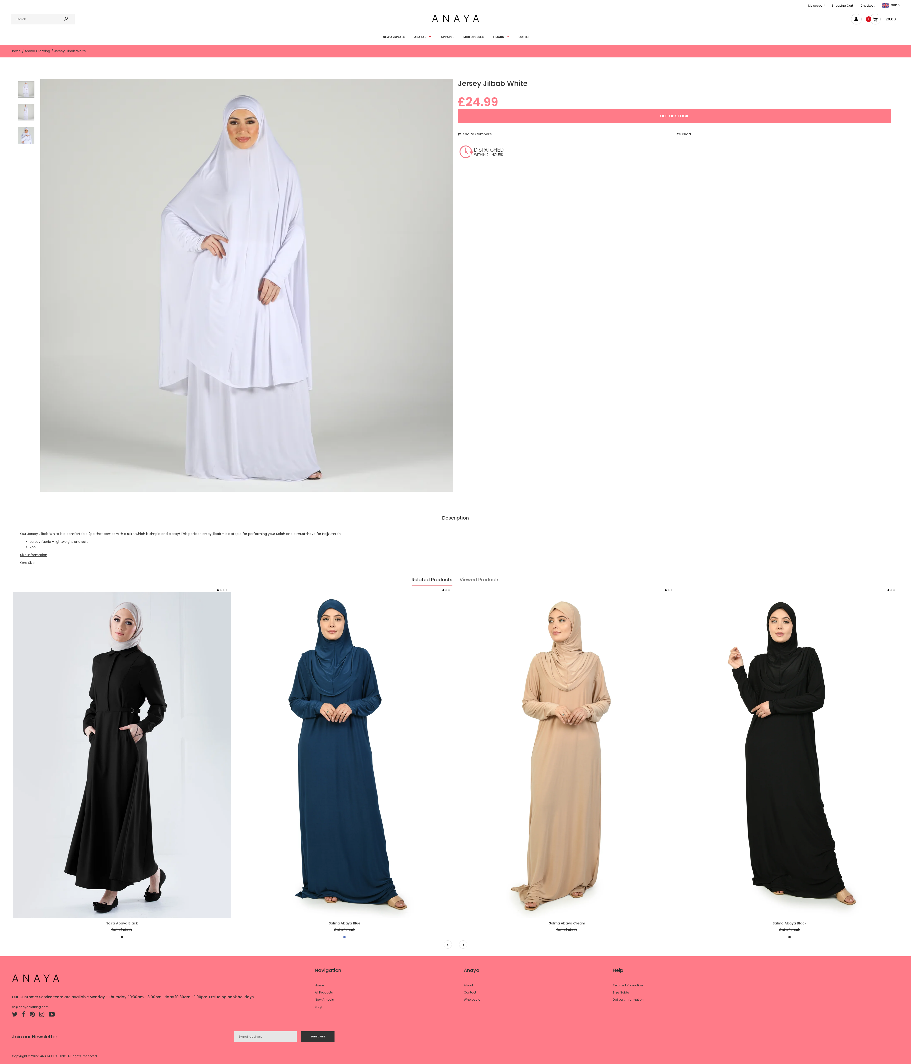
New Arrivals (324, 999)
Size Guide (621, 992)
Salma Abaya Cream (567, 923)
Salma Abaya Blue (344, 923)
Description (455, 518)
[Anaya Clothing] (455, 21)
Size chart (682, 134)
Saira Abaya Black (122, 923)
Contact (470, 992)
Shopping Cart (842, 6)
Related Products (432, 579)
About (468, 985)
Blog (318, 1006)
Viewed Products (480, 579)
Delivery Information (628, 999)
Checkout (867, 6)
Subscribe (318, 1036)
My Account (816, 6)
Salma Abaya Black (789, 923)
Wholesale (472, 999)
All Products (324, 992)
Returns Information (628, 985)
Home (319, 985)
